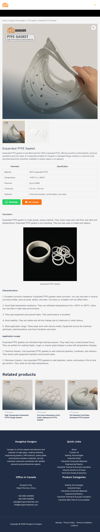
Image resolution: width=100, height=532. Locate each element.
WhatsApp (13, 202)
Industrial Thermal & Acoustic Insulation (74, 467)
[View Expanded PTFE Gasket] (13, 132)
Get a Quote (33, 202)
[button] (93, 27)
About (74, 449)
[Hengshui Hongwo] (9, 4)
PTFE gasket (32, 21)
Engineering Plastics (74, 464)
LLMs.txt (74, 525)
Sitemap (58, 522)
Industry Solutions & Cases (74, 470)
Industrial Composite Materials (74, 461)
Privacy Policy (69, 522)
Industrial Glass (74, 458)
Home (4, 21)
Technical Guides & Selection (74, 473)
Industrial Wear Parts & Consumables (74, 500)
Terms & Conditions (84, 522)
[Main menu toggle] (95, 4)
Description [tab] (7, 214)
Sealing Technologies (17, 21)
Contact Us (74, 452)
